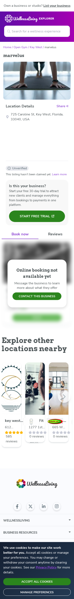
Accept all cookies (37, 582)
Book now (20, 234)
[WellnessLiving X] (30, 506)
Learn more (59, 174)
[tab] (20, 234)
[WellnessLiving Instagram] (57, 506)
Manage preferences (37, 592)
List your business (57, 5)
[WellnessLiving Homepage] (37, 484)
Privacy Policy (46, 567)
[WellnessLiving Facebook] (17, 506)
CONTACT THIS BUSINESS (37, 296)
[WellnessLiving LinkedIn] (43, 506)
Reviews (55, 234)
